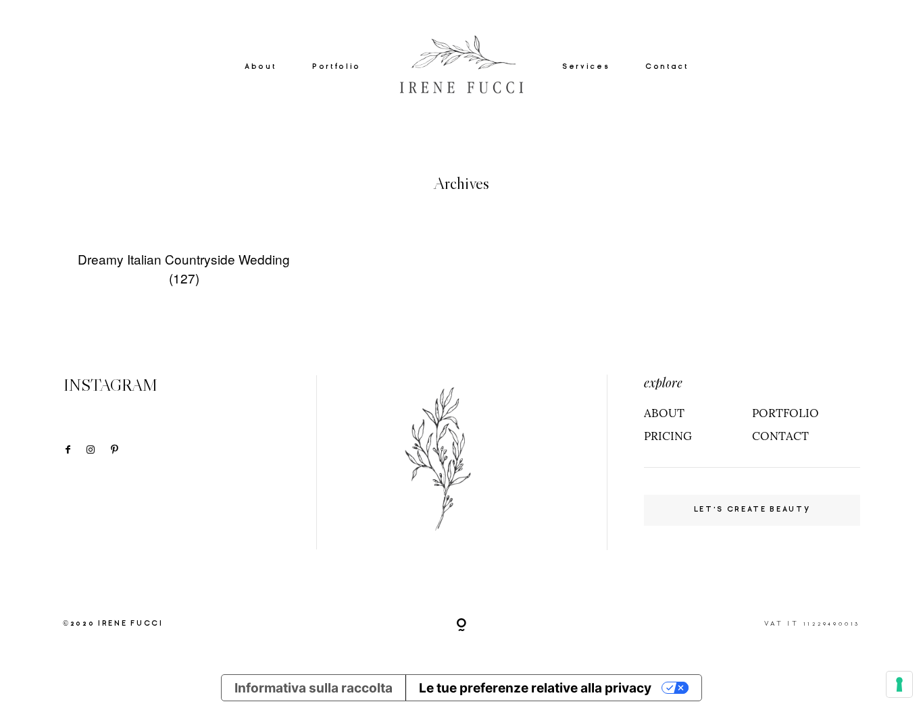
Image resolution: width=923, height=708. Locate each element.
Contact (667, 66)
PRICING (668, 436)
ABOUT (664, 413)
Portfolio (336, 66)
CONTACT (780, 436)
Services (585, 66)
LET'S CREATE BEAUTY (752, 509)
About (260, 66)
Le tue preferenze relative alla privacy (535, 688)
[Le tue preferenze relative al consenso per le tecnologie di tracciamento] (899, 684)
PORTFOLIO (785, 413)
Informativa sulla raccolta (313, 688)
